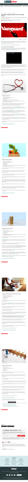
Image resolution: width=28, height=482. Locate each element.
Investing (8, 4)
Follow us (22, 39)
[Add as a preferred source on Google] (19, 453)
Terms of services (12, 415)
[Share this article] (1, 39)
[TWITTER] (9, 419)
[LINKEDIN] (10, 419)
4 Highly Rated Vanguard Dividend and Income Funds (9, 387)
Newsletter (25, 39)
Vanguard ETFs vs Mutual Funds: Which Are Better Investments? (11, 388)
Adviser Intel (23, 4)
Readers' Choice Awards (14, 440)
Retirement (3, 4)
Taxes (11, 4)
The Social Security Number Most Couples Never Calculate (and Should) (12, 6)
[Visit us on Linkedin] (14, 453)
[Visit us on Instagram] (12, 453)
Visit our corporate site (22, 456)
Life (19, 4)
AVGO (24, 246)
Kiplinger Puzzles (14, 441)
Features (11, 20)
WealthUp (12, 422)
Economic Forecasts (20, 440)
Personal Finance (15, 4)
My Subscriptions (7, 440)
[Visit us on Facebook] (9, 453)
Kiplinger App (7, 441)
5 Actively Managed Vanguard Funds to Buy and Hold (9, 386)
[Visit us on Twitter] (7, 453)
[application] (14, 58)
